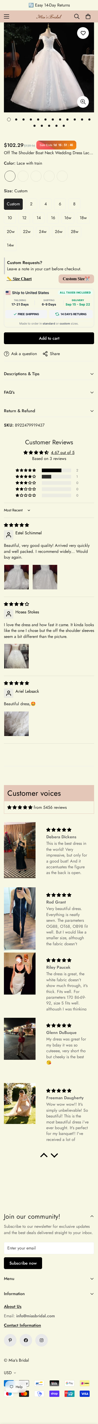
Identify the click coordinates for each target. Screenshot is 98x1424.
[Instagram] (41, 1340)
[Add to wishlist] (83, 33)
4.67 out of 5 (62, 453)
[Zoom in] (83, 102)
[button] (88, 16)
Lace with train (10, 176)
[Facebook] (26, 1340)
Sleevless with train (49, 176)
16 (53, 218)
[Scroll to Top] (88, 1396)
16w (67, 218)
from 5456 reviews (50, 807)
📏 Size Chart (19, 279)
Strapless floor (62, 176)
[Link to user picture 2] (44, 577)
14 (39, 218)
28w (74, 232)
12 (24, 218)
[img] (16, 525)
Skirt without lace (36, 176)
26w (58, 232)
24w (43, 232)
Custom (13, 204)
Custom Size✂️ (76, 279)
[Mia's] (49, 16)
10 (10, 218)
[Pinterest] (10, 1340)
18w (83, 218)
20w (11, 232)
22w (27, 232)
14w (10, 245)
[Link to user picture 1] (16, 577)
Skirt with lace (23, 176)
